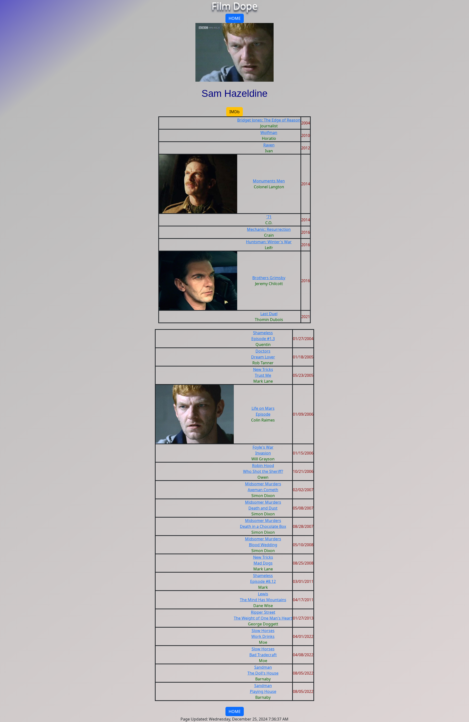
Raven (269, 145)
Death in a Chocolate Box (263, 526)
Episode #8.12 (263, 581)
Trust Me (263, 375)
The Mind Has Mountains (263, 599)
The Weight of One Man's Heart (263, 618)
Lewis (263, 594)
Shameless (263, 332)
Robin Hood (263, 465)
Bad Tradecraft (263, 654)
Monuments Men (269, 181)
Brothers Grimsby (268, 277)
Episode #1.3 (263, 338)
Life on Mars (263, 408)
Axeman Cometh (263, 489)
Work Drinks (263, 636)
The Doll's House (262, 673)
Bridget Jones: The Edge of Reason (268, 120)
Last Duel (268, 313)
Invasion (263, 453)
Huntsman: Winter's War (269, 241)
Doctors (263, 351)
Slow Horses (263, 630)
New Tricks (263, 369)
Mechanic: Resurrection (269, 229)
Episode (263, 414)
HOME (235, 18)
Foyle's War (263, 447)
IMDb (234, 111)
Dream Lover (263, 357)
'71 (269, 217)
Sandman (263, 667)
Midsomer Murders (263, 484)
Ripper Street (263, 612)
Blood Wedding (263, 544)
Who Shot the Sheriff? (263, 471)
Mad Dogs (263, 563)
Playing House (263, 691)
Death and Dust (262, 508)
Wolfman (268, 132)
